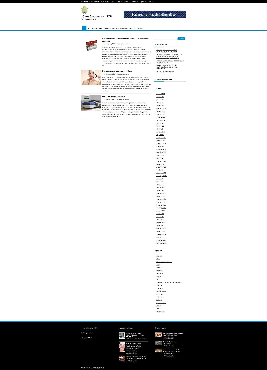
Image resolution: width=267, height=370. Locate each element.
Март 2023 (160, 190)
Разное (151, 2)
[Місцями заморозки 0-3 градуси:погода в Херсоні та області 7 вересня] (158, 350)
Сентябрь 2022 (161, 208)
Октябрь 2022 (161, 205)
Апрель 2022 (160, 222)
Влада (158, 265)
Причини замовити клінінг (165, 71)
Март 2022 (160, 225)
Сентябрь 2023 (161, 176)
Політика (159, 294)
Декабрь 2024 (161, 143)
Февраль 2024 (161, 161)
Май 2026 (159, 102)
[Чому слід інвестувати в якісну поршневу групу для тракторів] (122, 335)
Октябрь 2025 (161, 117)
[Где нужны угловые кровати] (91, 110)
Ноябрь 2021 (160, 237)
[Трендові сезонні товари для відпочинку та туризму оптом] (122, 359)
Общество (159, 288)
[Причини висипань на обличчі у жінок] (91, 85)
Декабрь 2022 (161, 199)
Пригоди (159, 300)
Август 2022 (160, 211)
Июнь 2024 (160, 155)
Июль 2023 (160, 179)
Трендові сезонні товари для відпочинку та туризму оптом (136, 357)
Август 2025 (160, 120)
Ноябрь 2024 (160, 146)
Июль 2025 (160, 123)
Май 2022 (159, 220)
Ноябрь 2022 (160, 202)
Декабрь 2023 (161, 167)
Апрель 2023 (160, 187)
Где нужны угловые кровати (113, 97)
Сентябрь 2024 (161, 152)
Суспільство (105, 2)
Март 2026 (160, 105)
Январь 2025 (160, 141)
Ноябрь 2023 (160, 170)
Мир (112, 2)
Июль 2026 (160, 97)
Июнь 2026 (160, 100)
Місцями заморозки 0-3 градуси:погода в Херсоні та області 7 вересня (172, 351)
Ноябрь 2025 (160, 114)
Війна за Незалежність (164, 262)
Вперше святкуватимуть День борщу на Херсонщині (173, 334)
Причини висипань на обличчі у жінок (117, 71)
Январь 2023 (160, 196)
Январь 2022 (160, 231)
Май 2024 (159, 158)
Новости (159, 285)
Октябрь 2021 (161, 240)
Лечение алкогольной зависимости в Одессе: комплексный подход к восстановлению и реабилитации (169, 56)
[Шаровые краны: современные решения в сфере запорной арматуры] (91, 52)
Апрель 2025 (160, 132)
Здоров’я (119, 2)
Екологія (127, 2)
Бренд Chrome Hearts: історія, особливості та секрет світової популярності (166, 67)
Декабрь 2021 (161, 234)
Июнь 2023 (160, 181)
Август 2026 (160, 94)
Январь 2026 (160, 111)
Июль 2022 (160, 214)
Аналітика (159, 256)
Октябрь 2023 (161, 173)
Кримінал (135, 2)
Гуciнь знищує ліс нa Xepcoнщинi (169, 342)
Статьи (158, 308)
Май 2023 (159, 184)
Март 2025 (160, 135)
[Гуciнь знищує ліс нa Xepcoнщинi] (158, 343)
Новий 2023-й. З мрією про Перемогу (169, 282)
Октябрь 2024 (161, 149)
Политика (159, 297)
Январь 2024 (160, 164)
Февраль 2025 (161, 138)
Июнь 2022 (160, 217)
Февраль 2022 (161, 228)
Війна (158, 259)
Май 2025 (159, 129)
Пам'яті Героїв (161, 291)
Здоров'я (159, 270)
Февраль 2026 (161, 108)
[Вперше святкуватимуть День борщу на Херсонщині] (158, 334)
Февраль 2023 (161, 193)
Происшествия (161, 303)
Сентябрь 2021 (161, 243)
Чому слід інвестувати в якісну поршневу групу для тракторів (166, 50)
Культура (143, 2)
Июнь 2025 (160, 126)
